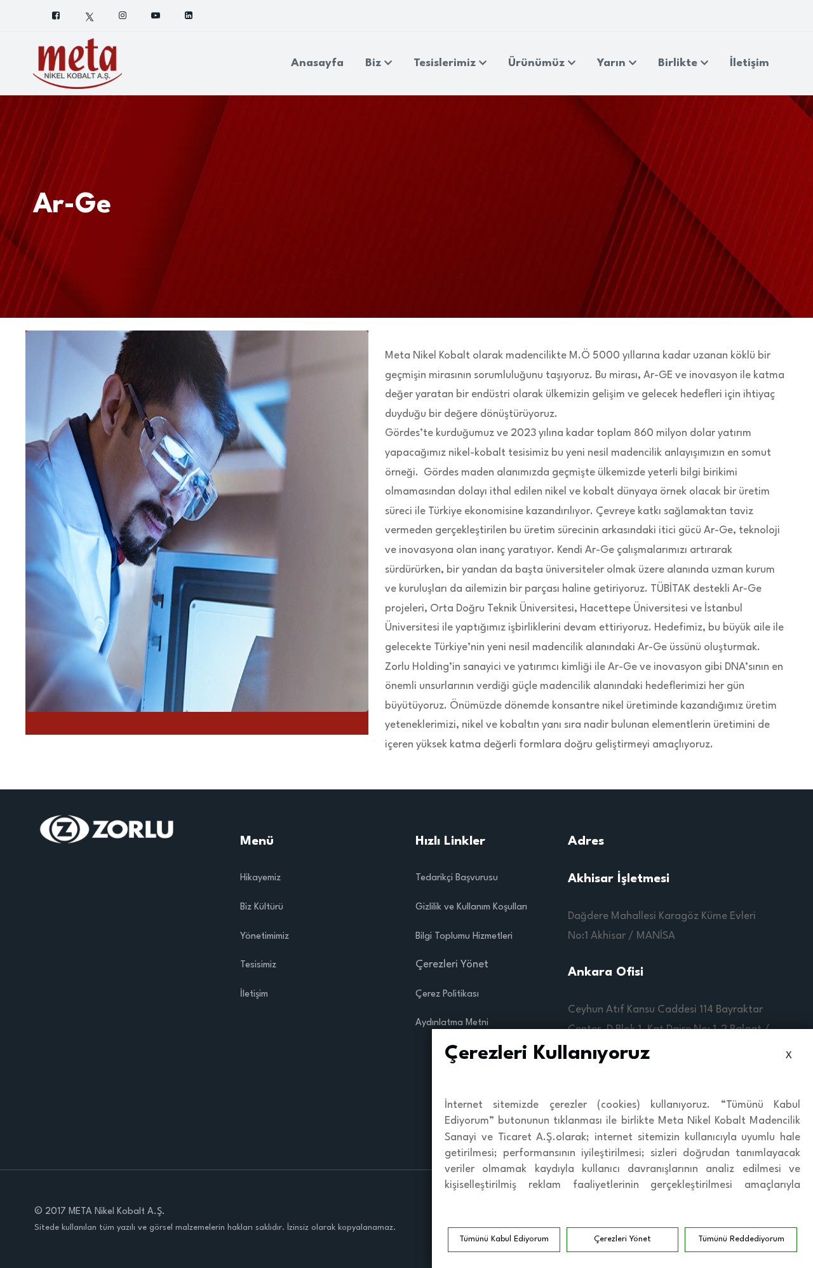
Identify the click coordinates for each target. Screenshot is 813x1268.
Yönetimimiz (264, 936)
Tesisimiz (258, 965)
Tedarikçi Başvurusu (456, 878)
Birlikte (679, 63)
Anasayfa (317, 63)
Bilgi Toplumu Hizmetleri (464, 936)
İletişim (749, 63)
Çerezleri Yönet (622, 1239)
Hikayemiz (260, 878)
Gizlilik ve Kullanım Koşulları (471, 907)
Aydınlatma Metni (451, 1023)
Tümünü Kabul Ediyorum (504, 1239)
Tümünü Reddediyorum (741, 1239)
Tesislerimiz (446, 63)
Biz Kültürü (261, 907)
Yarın (613, 63)
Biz (374, 63)
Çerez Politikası (447, 994)
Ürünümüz (538, 63)
